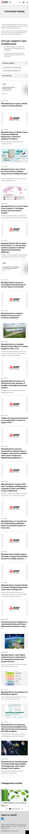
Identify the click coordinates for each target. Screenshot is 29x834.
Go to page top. (27, 832)
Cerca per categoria (8, 63)
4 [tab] (16, 809)
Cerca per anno (6, 75)
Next (22, 809)
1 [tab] (10, 809)
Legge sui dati (7, 826)
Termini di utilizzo (5, 824)
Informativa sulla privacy (19, 824)
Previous (7, 809)
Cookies (14, 826)
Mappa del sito (6, 828)
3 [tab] (14, 809)
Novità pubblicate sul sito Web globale (12, 67)
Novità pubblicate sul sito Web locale (11, 70)
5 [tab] (19, 809)
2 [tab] (12, 809)
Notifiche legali (22, 826)
